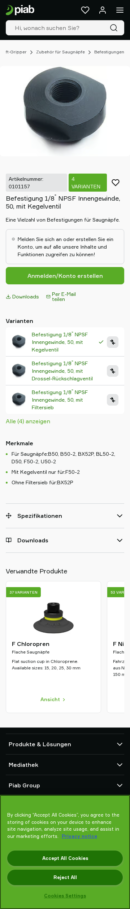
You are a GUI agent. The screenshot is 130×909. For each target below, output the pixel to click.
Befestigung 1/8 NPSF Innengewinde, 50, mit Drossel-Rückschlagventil (62, 370)
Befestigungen (109, 51)
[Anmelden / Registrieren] (102, 10)
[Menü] (120, 10)
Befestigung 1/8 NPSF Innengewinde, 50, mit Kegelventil (60, 342)
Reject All (65, 877)
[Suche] (115, 28)
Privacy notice (79, 836)
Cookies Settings (65, 896)
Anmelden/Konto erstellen (65, 275)
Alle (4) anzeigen (28, 421)
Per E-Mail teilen (64, 296)
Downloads (25, 296)
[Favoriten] (85, 10)
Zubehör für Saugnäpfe (60, 51)
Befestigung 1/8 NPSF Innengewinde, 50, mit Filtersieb (60, 399)
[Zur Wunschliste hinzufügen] (115, 182)
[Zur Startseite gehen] (20, 10)
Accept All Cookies (65, 858)
